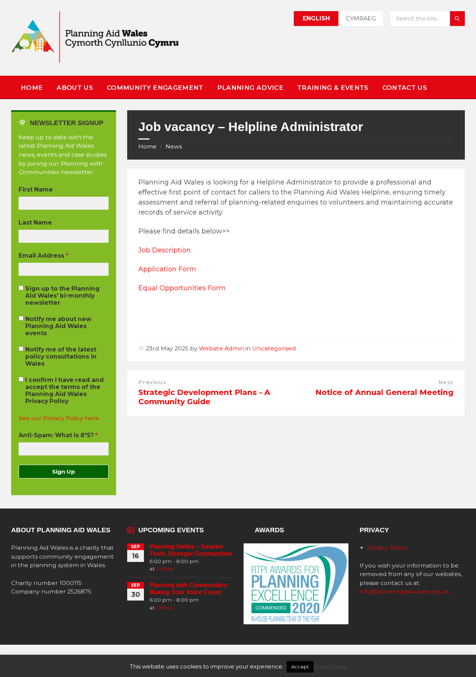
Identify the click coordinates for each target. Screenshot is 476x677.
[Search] (457, 18)
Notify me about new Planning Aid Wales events (58, 326)
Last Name (35, 222)
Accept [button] (300, 667)
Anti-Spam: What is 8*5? (58, 435)
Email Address (43, 255)
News (173, 146)
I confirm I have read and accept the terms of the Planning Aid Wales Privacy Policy (64, 390)
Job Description (164, 250)
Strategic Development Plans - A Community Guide (204, 396)
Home (32, 87)
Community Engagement (155, 87)
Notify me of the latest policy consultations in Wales (61, 356)
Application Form (167, 269)
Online (164, 569)
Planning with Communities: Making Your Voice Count (189, 588)
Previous (152, 382)
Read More (331, 666)
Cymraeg (361, 18)
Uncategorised (274, 348)
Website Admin (221, 348)
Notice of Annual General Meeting (384, 392)
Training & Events (333, 87)
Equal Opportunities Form (182, 288)
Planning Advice (250, 87)
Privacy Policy (387, 547)
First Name (36, 189)
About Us (75, 87)
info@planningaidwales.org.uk (404, 591)
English (316, 18)
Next (445, 382)
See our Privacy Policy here (59, 418)
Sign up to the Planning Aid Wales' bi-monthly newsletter (62, 295)
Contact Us (404, 87)
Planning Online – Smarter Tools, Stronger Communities (190, 550)
